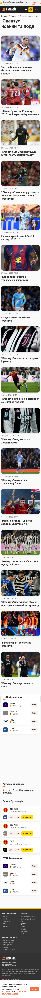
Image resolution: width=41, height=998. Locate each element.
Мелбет (5, 919)
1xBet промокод (8, 940)
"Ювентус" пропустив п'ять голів (17, 685)
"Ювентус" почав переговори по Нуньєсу (20, 360)
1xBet (23, 926)
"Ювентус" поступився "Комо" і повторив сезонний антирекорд (20, 604)
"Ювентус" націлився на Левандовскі (15, 441)
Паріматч (24, 931)
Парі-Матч (6, 921)
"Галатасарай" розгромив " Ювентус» (17, 644)
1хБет (5, 917)
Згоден (34, 989)
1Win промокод (8, 945)
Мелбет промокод (9, 942)
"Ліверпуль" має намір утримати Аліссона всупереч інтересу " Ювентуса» (20, 195)
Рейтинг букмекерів (28, 917)
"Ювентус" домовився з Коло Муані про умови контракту (18, 153)
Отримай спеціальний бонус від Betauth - (19, 3)
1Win (4, 924)
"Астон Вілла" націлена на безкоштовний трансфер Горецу (16, 70)
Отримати (27, 817)
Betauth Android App (12, 979)
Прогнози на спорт (9, 949)
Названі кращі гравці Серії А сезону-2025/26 (18, 238)
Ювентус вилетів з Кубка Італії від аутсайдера (19, 563)
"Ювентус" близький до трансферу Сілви (15, 482)
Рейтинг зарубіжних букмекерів (28, 920)
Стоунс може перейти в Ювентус (15, 319)
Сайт (34, 705)
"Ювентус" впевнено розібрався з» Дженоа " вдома (20, 400)
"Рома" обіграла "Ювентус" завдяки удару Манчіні (17, 522)
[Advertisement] (20, 757)
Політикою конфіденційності (14, 992)
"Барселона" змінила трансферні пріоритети (14, 278)
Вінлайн (5, 926)
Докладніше (14, 817)
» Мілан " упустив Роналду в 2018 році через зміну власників (20, 113)
